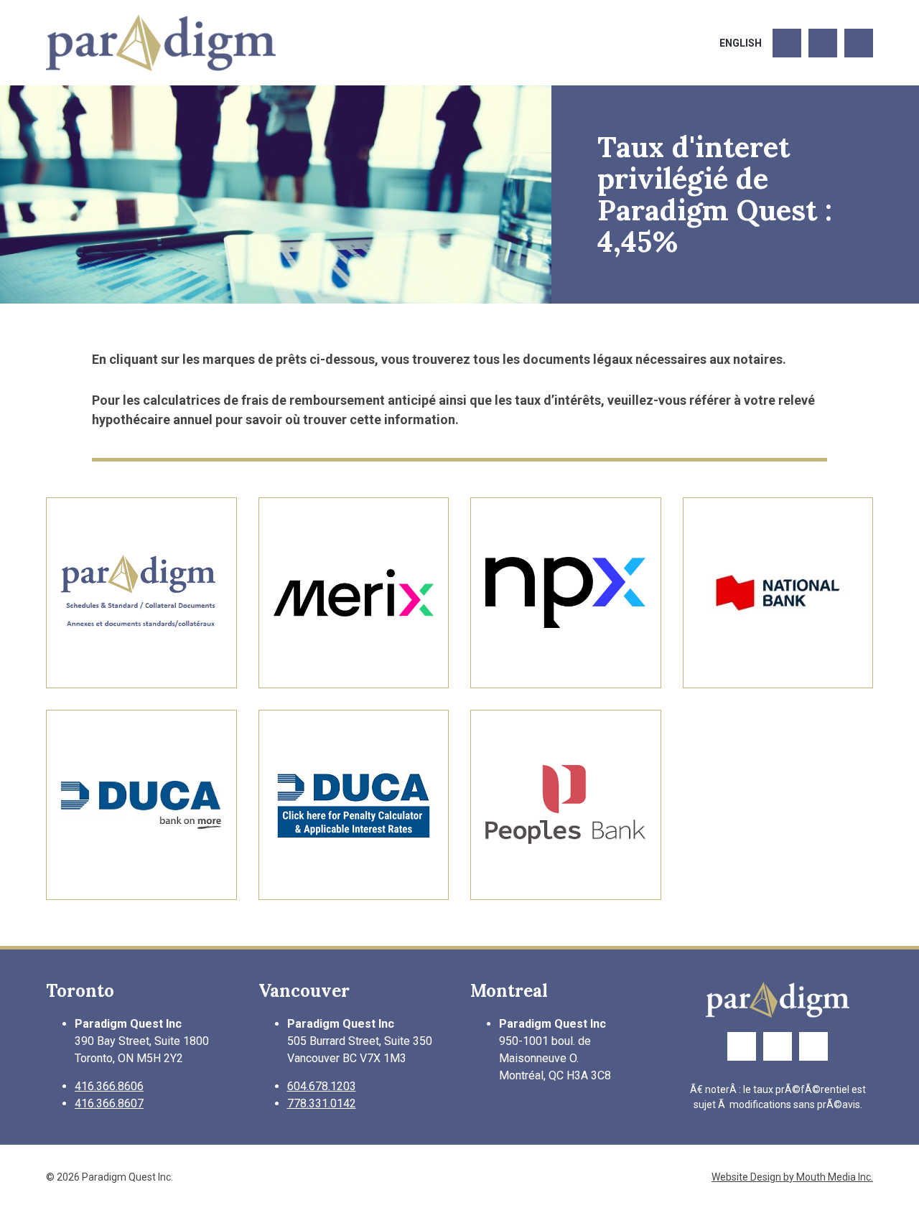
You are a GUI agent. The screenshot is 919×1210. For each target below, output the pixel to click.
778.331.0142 (321, 1103)
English (740, 43)
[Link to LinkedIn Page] (858, 43)
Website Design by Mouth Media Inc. (792, 1177)
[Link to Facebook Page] (787, 43)
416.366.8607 (109, 1103)
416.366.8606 (109, 1086)
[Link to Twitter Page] (822, 43)
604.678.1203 (321, 1086)
